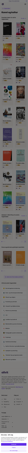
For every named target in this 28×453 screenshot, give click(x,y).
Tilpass (14, 447)
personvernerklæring (7, 441)
